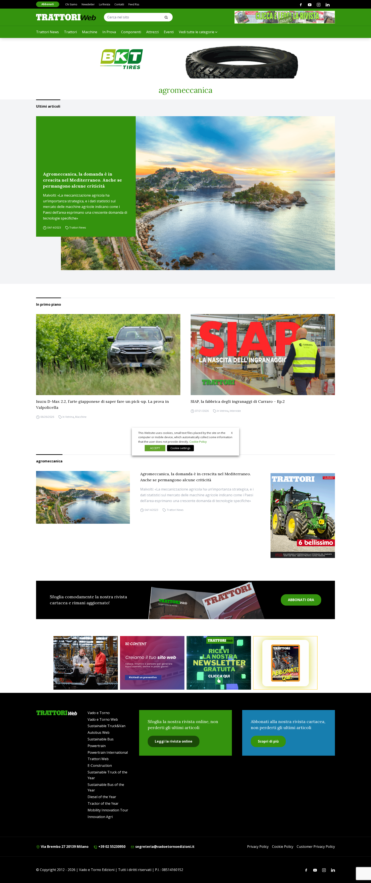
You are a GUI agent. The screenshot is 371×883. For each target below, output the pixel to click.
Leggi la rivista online (173, 741)
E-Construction (100, 765)
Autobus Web (98, 732)
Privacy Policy (258, 846)
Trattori (70, 32)
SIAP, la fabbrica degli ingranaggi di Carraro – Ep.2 (238, 401)
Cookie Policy (282, 846)
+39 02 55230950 (111, 846)
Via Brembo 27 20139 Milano (64, 846)
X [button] (232, 433)
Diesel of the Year (102, 796)
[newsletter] (219, 663)
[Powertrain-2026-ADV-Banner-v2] (85, 663)
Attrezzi (152, 32)
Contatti (119, 4)
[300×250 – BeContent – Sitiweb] (152, 663)
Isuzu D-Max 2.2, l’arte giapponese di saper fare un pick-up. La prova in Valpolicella (102, 404)
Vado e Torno (99, 712)
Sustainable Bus (101, 739)
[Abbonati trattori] (285, 663)
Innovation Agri (100, 816)
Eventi (169, 32)
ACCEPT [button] (155, 448)
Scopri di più (268, 741)
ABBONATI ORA (301, 599)
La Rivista (104, 4)
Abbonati (47, 4)
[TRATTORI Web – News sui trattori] (66, 17)
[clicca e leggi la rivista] (284, 17)
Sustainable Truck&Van (106, 726)
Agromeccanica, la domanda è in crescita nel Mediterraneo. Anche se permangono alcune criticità (82, 180)
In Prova (109, 32)
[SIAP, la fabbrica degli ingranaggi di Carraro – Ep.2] (263, 354)
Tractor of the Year (103, 803)
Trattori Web (98, 759)
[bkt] (185, 59)
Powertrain (97, 745)
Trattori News (47, 32)
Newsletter (88, 4)
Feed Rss (133, 4)
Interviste (235, 411)
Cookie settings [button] (180, 448)
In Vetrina (68, 417)
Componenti (131, 32)
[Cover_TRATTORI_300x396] (303, 515)
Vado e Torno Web (103, 719)
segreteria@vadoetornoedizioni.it (164, 846)
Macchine (89, 32)
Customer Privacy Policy (316, 846)
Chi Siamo (71, 4)
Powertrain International (108, 752)
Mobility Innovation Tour (108, 810)
